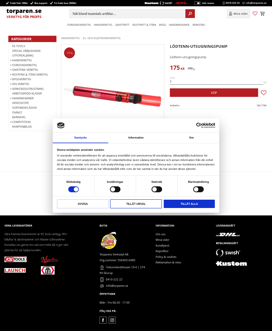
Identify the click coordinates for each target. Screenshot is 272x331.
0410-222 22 (233, 2)
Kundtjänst (162, 245)
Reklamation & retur (168, 262)
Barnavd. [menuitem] (19, 117)
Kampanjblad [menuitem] (22, 126)
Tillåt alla (189, 203)
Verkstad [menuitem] (198, 24)
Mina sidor (162, 240)
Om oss (160, 234)
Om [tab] (191, 137)
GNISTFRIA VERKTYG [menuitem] (25, 69)
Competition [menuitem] (21, 122)
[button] (255, 13)
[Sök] (190, 13)
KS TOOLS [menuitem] (18, 46)
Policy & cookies (166, 257)
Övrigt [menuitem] (17, 112)
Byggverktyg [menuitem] (21, 79)
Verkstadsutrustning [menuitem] (28, 89)
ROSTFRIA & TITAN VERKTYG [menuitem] (30, 74)
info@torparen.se (256, 2)
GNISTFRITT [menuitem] (122, 24)
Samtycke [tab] (80, 137)
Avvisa (83, 203)
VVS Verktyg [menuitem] (20, 84)
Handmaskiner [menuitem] (179, 24)
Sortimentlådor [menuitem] (24, 107)
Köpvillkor (162, 251)
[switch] (115, 189)
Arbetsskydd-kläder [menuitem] (27, 93)
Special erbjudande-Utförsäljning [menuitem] (26, 53)
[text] (177, 68)
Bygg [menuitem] (162, 24)
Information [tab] (136, 137)
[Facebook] (103, 320)
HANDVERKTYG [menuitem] (103, 24)
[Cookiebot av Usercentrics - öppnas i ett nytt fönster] (199, 125)
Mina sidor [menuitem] (241, 13)
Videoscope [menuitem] (20, 103)
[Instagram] (112, 320)
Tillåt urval (136, 203)
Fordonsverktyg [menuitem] (79, 24)
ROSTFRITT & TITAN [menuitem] (144, 24)
